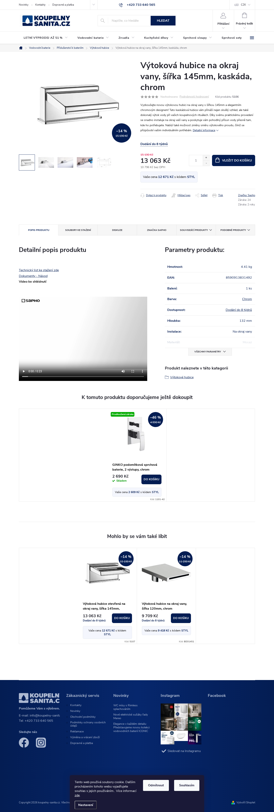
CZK (243, 5)
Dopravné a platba (63, 5)
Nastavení (85, 805)
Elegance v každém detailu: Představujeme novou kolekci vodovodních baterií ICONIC (131, 727)
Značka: (246, 195)
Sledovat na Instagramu (184, 751)
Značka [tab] (156, 230)
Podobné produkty (233, 230)
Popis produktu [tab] (38, 230)
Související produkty (194, 230)
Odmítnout (156, 785)
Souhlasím (186, 785)
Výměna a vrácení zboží (85, 737)
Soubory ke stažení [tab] (78, 230)
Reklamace (77, 731)
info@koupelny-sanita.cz (47, 715)
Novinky (23, 5)
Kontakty (40, 5)
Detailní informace (204, 130)
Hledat (163, 20)
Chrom (247, 299)
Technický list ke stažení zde (39, 270)
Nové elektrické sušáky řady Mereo (130, 716)
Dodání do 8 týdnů (239, 310)
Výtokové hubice (182, 377)
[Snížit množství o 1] (206, 163)
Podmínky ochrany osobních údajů (88, 724)
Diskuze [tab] (117, 230)
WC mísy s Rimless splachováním (125, 707)
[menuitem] (46, 38)
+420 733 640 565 (39, 721)
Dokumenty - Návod (33, 276)
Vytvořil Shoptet (245, 802)
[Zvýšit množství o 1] (206, 157)
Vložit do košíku (237, 160)
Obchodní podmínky (82, 717)
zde (77, 795)
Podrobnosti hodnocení (194, 96)
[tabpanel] (137, 455)
